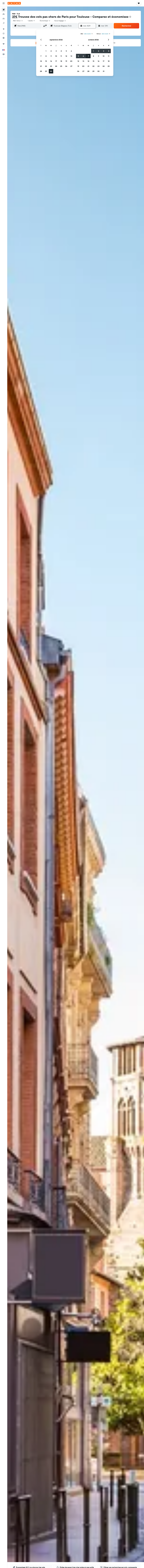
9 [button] (51, 56)
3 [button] (56, 51)
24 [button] (56, 66)
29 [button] (46, 71)
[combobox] (18, 21)
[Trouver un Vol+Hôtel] (3, 23)
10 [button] (56, 56)
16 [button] (51, 61)
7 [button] (40, 56)
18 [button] (61, 61)
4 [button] (61, 51)
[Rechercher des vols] (3, 10)
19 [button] (66, 61)
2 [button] (51, 51)
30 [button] (51, 71)
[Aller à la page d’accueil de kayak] (14, 3)
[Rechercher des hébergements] (3, 14)
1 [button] (93, 51)
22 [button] (46, 66)
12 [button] (66, 56)
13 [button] (71, 56)
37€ (14, 16)
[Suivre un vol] (3, 33)
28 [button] (41, 71)
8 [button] (93, 56)
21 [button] (41, 66)
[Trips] (3, 44)
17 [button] (56, 61)
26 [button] (66, 66)
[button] (3, 3)
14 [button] (41, 61)
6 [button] (71, 51)
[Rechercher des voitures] (3, 18)
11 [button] (61, 56)
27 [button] (71, 66)
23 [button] (51, 66)
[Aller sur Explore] (3, 29)
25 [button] (61, 66)
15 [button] (46, 61)
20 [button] (71, 61)
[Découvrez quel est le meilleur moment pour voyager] (3, 38)
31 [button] (103, 71)
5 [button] (66, 51)
